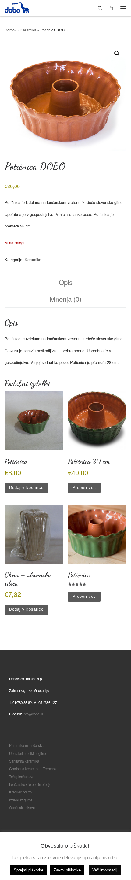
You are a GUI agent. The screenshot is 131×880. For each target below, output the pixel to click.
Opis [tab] (66, 282)
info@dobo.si (33, 714)
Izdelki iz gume (20, 799)
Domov (10, 29)
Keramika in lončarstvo (26, 745)
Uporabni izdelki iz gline (27, 753)
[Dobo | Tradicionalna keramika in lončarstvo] (17, 6)
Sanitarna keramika (24, 761)
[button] (117, 53)
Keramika (28, 29)
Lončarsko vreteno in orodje (30, 784)
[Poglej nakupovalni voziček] (111, 8)
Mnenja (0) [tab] (65, 299)
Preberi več (84, 487)
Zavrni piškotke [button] (67, 870)
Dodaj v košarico (26, 487)
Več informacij (104, 870)
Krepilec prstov (20, 791)
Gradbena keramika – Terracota (33, 768)
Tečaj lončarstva (21, 776)
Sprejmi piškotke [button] (28, 870)
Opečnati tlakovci (22, 807)
